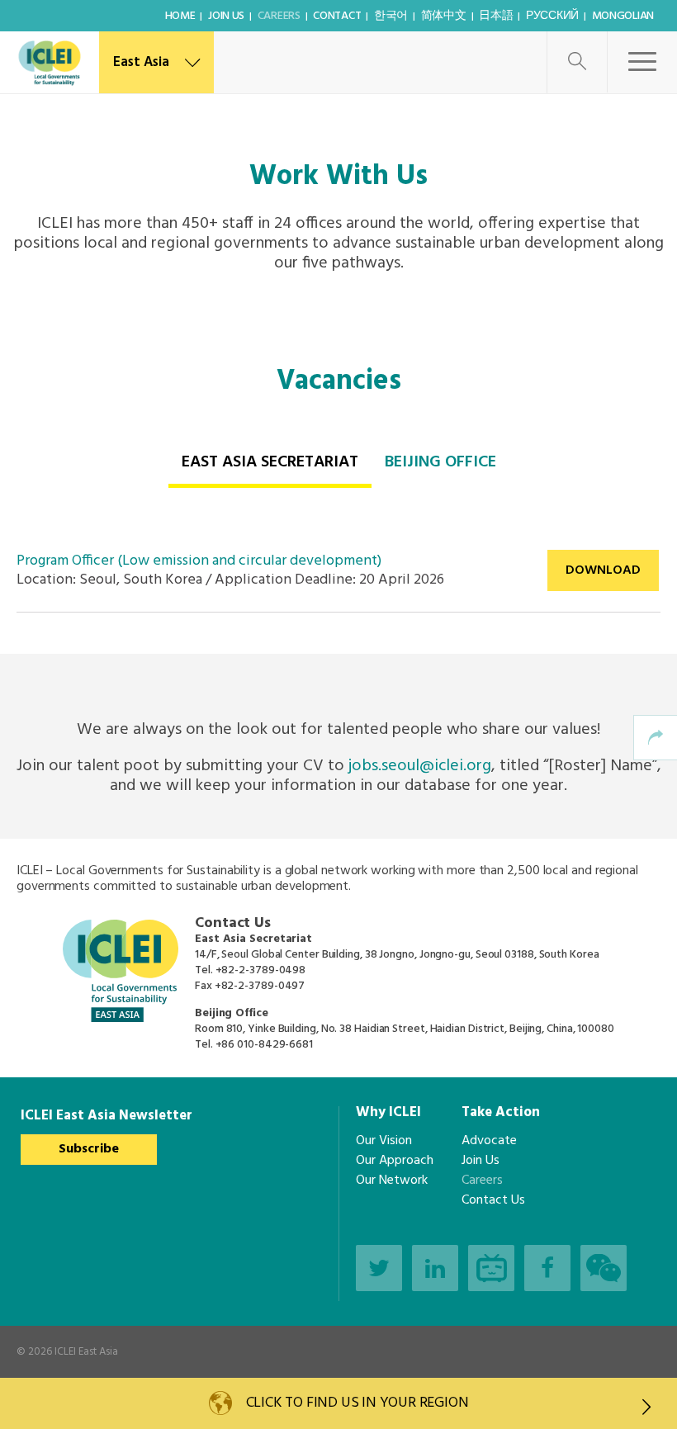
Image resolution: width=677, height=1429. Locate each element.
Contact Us (493, 1200)
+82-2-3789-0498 (260, 970)
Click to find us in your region (357, 1403)
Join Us (226, 16)
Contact (337, 16)
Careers (279, 16)
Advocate (489, 1141)
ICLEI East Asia (86, 1351)
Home (180, 16)
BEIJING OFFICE (440, 462)
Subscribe (89, 1149)
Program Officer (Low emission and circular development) (199, 561)
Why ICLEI (388, 1112)
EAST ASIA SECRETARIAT (270, 462)
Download (603, 570)
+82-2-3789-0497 (260, 986)
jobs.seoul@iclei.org (419, 766)
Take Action (501, 1112)
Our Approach (394, 1160)
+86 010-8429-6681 (264, 1044)
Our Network (392, 1180)
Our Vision (384, 1141)
